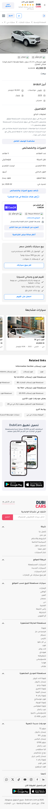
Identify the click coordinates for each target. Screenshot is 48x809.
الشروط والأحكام (38, 539)
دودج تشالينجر (40, 753)
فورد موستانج (40, 699)
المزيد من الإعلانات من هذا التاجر (24, 228)
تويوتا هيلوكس (39, 706)
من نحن (43, 535)
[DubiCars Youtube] (25, 779)
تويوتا (43, 628)
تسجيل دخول (40, 546)
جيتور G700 (41, 743)
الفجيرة (43, 606)
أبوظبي (43, 592)
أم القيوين (42, 616)
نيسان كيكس (40, 739)
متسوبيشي (41, 659)
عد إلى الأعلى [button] (9, 502)
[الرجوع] (44, 16)
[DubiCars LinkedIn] (43, 779)
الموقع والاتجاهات (33, 218)
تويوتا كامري (41, 689)
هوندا (43, 663)
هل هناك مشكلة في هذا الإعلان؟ (22, 197)
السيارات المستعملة (37, 565)
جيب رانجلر (41, 710)
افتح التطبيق (8, 5)
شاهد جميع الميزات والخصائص (24, 191)
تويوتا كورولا (41, 703)
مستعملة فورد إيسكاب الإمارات (31, 383)
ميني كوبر (42, 763)
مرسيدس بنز (40, 632)
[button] (44, 5)
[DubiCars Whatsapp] (6, 779)
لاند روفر (42, 649)
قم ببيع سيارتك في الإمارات (34, 575)
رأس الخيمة (41, 609)
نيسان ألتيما (41, 692)
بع (19, 16)
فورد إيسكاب (28, 372)
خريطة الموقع (39, 560)
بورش (43, 666)
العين (43, 595)
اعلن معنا (42, 549)
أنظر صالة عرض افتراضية (24, 235)
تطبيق (11, 16)
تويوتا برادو (41, 686)
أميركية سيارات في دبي (35, 415)
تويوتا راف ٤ (41, 760)
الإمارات (42, 588)
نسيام (43, 635)
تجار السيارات (40, 553)
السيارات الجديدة (39, 568)
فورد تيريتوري (40, 767)
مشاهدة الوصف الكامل (24, 141)
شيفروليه (42, 656)
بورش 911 (42, 736)
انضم (7, 517)
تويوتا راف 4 (41, 696)
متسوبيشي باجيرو (38, 713)
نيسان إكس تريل (38, 757)
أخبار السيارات (40, 572)
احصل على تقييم (24, 297)
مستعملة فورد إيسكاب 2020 (32, 393)
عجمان (43, 599)
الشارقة (42, 613)
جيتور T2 (42, 729)
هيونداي (42, 653)
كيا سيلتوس (41, 750)
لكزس (43, 639)
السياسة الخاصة (39, 542)
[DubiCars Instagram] (31, 779)
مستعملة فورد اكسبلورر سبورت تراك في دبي (26, 404)
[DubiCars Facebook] (37, 779)
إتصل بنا (42, 532)
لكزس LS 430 (40, 717)
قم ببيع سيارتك (24, 265)
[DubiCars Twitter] (12, 779)
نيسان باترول (40, 682)
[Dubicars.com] (41, 504)
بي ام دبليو (42, 642)
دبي (44, 602)
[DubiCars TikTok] (19, 779)
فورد (41, 372)
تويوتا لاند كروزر (39, 679)
